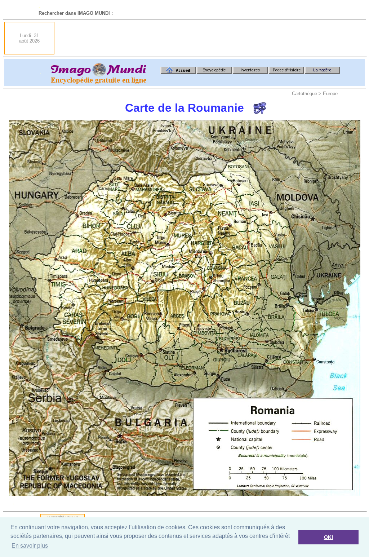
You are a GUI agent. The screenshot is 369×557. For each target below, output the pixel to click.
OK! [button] (328, 537)
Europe (330, 93)
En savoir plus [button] (30, 546)
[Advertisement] (233, 38)
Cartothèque (304, 93)
